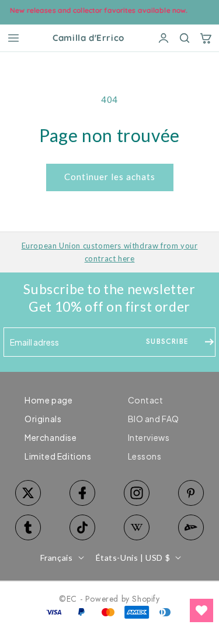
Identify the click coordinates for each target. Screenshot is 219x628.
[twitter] (28, 493)
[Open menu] (13, 38)
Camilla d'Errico (88, 38)
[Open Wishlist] (201, 610)
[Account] (163, 38)
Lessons (145, 456)
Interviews (149, 437)
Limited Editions (58, 456)
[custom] (137, 493)
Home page (48, 400)
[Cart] (205, 38)
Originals (43, 418)
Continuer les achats (109, 176)
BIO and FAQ (154, 418)
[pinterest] (190, 493)
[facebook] (82, 493)
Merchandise (51, 437)
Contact (146, 400)
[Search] (184, 38)
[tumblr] (28, 527)
